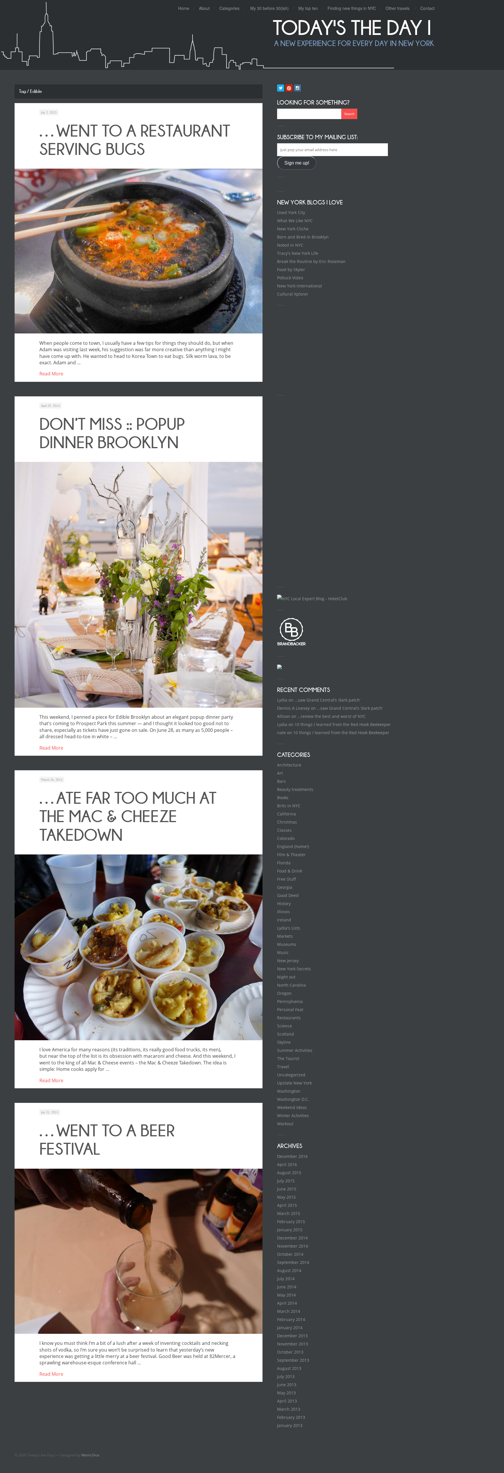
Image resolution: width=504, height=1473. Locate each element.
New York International (299, 286)
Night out (286, 977)
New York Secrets (294, 969)
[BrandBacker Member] (291, 645)
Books (282, 797)
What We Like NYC (295, 220)
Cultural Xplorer (292, 294)
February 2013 (291, 1417)
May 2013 (286, 1393)
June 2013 (286, 1384)
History (284, 903)
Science (284, 1026)
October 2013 (290, 1352)
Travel (283, 1066)
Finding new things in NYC (352, 8)
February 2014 (291, 1319)
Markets (285, 936)
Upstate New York (294, 1083)
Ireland (284, 920)
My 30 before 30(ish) (269, 8)
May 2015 (286, 1197)
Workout (285, 1123)
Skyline (284, 1042)
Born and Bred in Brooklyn (303, 237)
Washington (288, 1091)
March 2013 (288, 1409)
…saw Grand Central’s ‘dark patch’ (327, 700)
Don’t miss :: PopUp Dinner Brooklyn (112, 433)
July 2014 (286, 1278)
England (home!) (293, 846)
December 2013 (292, 1335)
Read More (51, 373)
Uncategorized (291, 1075)
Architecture (289, 765)
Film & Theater (291, 854)
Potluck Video (290, 277)
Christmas (287, 822)
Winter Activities (293, 1115)
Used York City (291, 212)
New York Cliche (293, 229)
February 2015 (291, 1221)
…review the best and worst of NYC (332, 716)
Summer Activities (294, 1050)
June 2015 (286, 1189)
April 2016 (287, 1164)
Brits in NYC (288, 805)
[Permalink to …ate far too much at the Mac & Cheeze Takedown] (138, 947)
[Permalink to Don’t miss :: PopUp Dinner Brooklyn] (138, 584)
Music (283, 952)
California (286, 814)
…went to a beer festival (107, 1139)
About (204, 8)
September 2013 (293, 1360)
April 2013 (287, 1401)
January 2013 (289, 1425)
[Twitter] (280, 87)
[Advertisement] (321, 349)
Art (280, 773)
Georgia (284, 887)
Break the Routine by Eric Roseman (311, 261)
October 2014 (290, 1254)
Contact (427, 8)
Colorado (286, 838)
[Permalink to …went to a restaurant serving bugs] (138, 251)
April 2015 (287, 1205)
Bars (281, 781)
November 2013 (292, 1344)
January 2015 (289, 1229)
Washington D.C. (293, 1099)
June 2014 (286, 1287)
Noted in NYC (290, 245)
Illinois (283, 911)
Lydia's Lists (288, 928)
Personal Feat (290, 1009)
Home (183, 8)
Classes (284, 830)
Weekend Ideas (292, 1107)
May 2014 (286, 1295)
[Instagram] (297, 87)
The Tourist (288, 1058)
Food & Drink (289, 871)
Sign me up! (296, 162)
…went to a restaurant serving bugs (134, 139)
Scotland (285, 1034)
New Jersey (288, 960)
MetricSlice (90, 1455)
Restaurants (289, 1017)
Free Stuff (286, 879)
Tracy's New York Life (297, 253)
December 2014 (292, 1238)
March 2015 (288, 1213)
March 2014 (288, 1311)
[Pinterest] (289, 87)
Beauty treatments (295, 789)
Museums (286, 944)
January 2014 (289, 1327)
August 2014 (289, 1270)
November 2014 (292, 1246)
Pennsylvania (290, 1001)
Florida (283, 863)
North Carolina (291, 985)
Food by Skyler (291, 269)
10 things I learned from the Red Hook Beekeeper (343, 724)
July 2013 (286, 1376)
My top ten (308, 8)
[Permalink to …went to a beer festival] (138, 1251)
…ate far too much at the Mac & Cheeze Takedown (127, 816)
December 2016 (292, 1156)
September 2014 (293, 1262)
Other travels (398, 8)
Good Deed (288, 895)
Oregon (284, 993)
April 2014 (287, 1303)
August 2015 (289, 1172)
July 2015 (286, 1181)
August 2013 (289, 1368)
